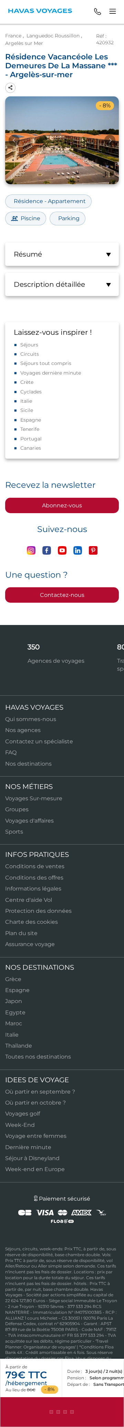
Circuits (29, 354)
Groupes (17, 809)
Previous (14, 140)
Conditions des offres (34, 877)
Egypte (15, 1012)
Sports (14, 831)
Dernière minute (28, 1147)
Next (109, 140)
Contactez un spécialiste (39, 741)
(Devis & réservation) (62, 1411)
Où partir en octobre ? (35, 1102)
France (13, 36)
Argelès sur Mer (24, 43)
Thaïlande (18, 1045)
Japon (13, 1001)
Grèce (13, 979)
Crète (26, 382)
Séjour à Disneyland (32, 1158)
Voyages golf (22, 1113)
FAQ (11, 752)
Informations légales (33, 888)
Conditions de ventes (34, 866)
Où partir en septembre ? (40, 1091)
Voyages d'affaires (29, 820)
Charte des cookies (31, 922)
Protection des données (38, 911)
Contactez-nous (62, 595)
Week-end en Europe (35, 1169)
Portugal (31, 439)
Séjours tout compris (45, 363)
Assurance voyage (30, 944)
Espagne (30, 420)
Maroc (13, 1023)
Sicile (26, 410)
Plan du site (21, 933)
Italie (26, 401)
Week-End (20, 1125)
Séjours (29, 345)
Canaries (30, 448)
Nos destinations (28, 763)
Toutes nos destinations (38, 1056)
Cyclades (31, 392)
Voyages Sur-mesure (33, 798)
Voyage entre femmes (35, 1136)
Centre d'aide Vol (28, 900)
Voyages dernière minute (50, 373)
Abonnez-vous (62, 505)
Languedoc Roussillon (53, 36)
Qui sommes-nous (30, 719)
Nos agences (23, 730)
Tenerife (29, 429)
